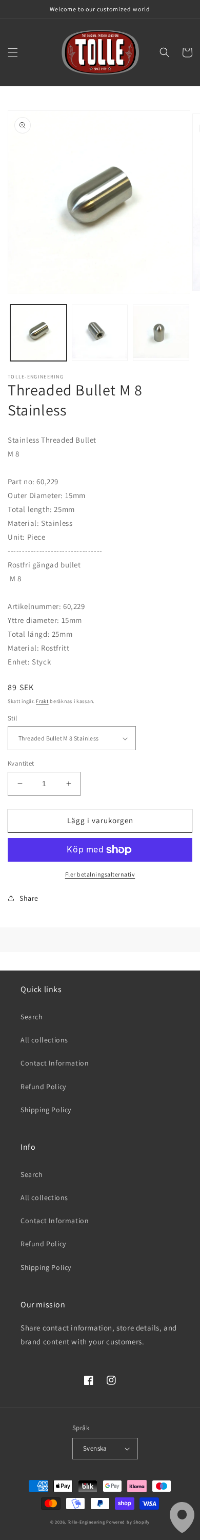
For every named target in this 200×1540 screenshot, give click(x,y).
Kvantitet (21, 763)
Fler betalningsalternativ (100, 874)
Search (32, 1016)
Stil (12, 718)
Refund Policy (43, 1086)
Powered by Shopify (128, 1522)
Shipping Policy (46, 1109)
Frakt (42, 701)
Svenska (95, 1448)
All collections (44, 1039)
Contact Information (55, 1063)
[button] (13, 52)
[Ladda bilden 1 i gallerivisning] (38, 333)
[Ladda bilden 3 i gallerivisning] (161, 333)
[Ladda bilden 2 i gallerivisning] (100, 333)
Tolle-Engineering (86, 1522)
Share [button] (28, 898)
